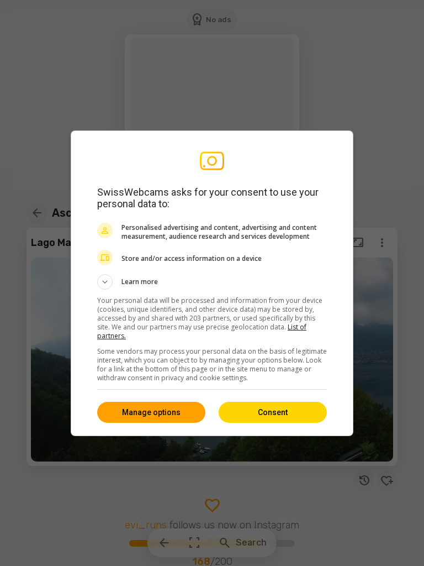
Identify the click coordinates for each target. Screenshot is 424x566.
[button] (212, 282)
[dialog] (212, 283)
